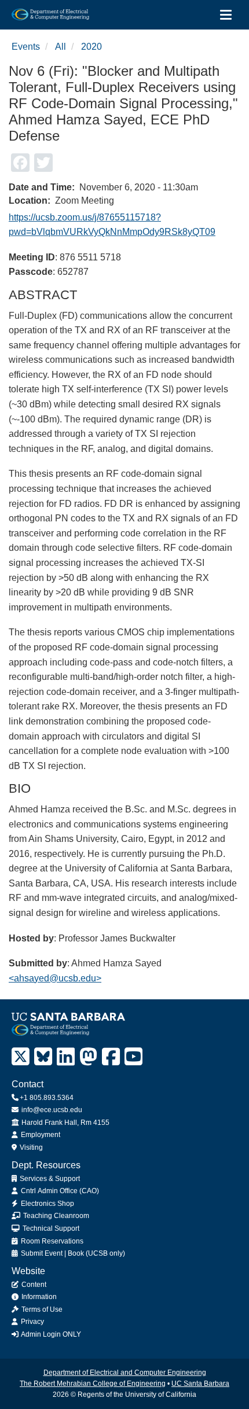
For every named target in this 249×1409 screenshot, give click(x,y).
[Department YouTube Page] (133, 1057)
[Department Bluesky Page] (43, 1057)
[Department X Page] (21, 1057)
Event (54, 1253)
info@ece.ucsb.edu (51, 1110)
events (26, 46)
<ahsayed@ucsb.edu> (55, 978)
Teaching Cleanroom (55, 1216)
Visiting (30, 1147)
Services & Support (49, 1179)
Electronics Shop (46, 1204)
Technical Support (50, 1228)
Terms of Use (41, 1309)
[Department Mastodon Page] (88, 1057)
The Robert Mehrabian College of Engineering (93, 1383)
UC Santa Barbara (200, 1383)
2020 (91, 46)
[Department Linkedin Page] (66, 1057)
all (60, 46)
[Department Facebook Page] (111, 1057)
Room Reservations (51, 1241)
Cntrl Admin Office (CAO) (59, 1191)
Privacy (31, 1322)
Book (76, 1253)
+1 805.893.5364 (47, 1098)
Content (33, 1285)
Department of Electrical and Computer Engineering (124, 1372)
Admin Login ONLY (50, 1334)
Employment (39, 1135)
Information (38, 1297)
